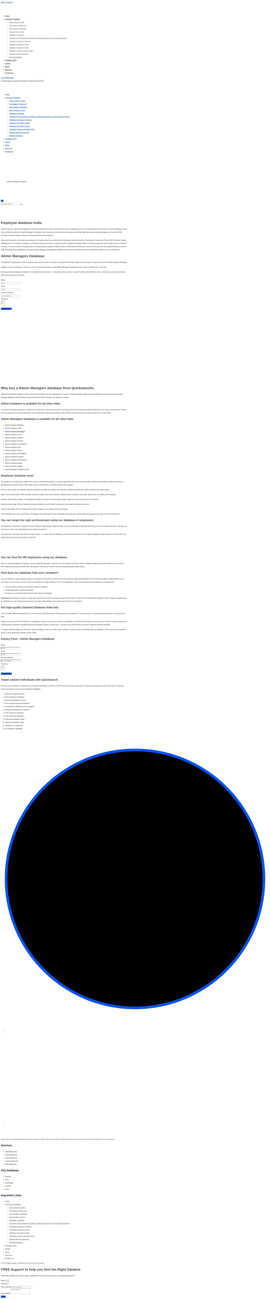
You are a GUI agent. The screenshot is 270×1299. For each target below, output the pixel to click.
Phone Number (6, 1287)
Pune (7, 1189)
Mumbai (8, 1176)
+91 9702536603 (7, 78)
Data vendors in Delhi (16, 22)
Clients (7, 63)
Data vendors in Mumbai (17, 29)
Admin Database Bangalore (15, 431)
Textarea (4, 299)
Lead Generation (11, 1158)
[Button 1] (21, 204)
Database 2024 (11, 60)
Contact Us (9, 73)
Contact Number (7, 293)
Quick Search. (12, 1263)
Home (7, 16)
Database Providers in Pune (19, 48)
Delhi (7, 1180)
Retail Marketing (11, 1155)
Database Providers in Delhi (18, 44)
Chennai (8, 1186)
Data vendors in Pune (16, 32)
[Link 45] (16, 551)
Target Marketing (11, 1161)
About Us (8, 70)
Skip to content (7, 2)
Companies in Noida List (17, 25)
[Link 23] (27, 90)
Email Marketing (11, 1152)
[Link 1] (27, 11)
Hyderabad (9, 1183)
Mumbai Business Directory (18, 54)
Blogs (7, 67)
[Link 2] (80, 11)
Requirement (6, 1293)
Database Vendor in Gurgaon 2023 (21, 51)
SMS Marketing (11, 1164)
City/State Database (12, 19)
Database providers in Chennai (19, 41)
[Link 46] (27, 1136)
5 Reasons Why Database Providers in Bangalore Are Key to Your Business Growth (38, 38)
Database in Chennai (16, 35)
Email (3, 286)
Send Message (6, 309)
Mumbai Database (15, 57)
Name (3, 280)
